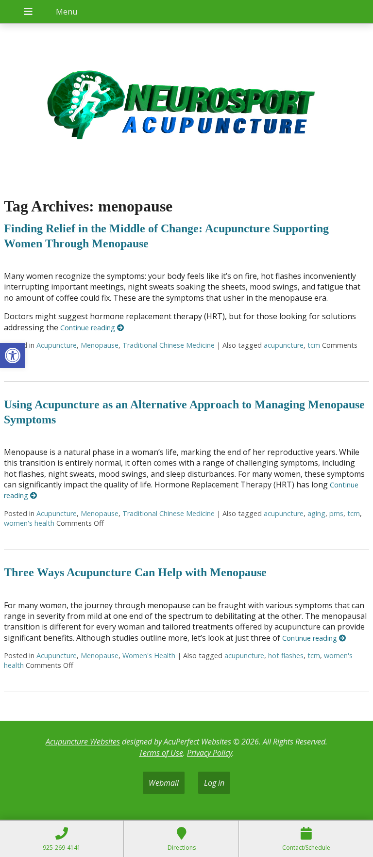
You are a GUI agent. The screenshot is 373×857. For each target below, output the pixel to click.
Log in (214, 782)
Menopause (100, 345)
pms (336, 513)
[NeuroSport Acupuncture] (186, 106)
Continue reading (88, 327)
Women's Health (148, 655)
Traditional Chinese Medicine (168, 345)
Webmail (164, 782)
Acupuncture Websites (83, 741)
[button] (12, 355)
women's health (29, 523)
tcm (313, 345)
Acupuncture (56, 345)
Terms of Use (161, 752)
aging (316, 513)
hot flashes (286, 655)
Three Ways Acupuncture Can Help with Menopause (135, 572)
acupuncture (284, 345)
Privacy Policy (209, 752)
